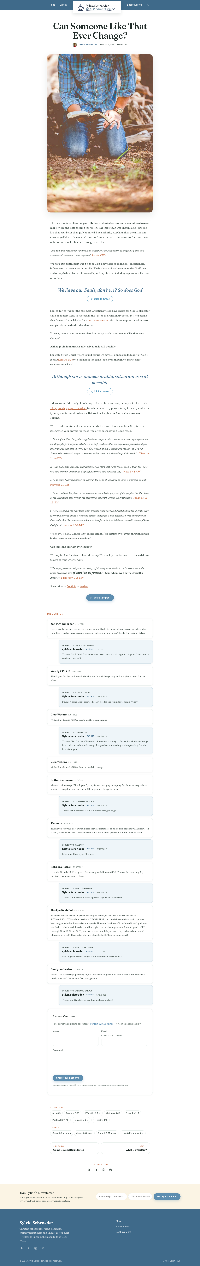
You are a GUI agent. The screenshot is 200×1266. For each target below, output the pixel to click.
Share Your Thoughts (68, 1077)
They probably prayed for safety (68, 408)
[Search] (148, 4)
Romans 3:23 (65, 359)
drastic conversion (98, 320)
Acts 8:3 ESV (99, 255)
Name (56, 1031)
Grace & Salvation (61, 1133)
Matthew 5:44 (113, 1113)
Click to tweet (102, 299)
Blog (53, 4)
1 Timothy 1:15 (100, 1120)
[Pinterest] (110, 1170)
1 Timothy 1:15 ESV (72, 578)
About (63, 4)
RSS (179, 1261)
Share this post (102, 597)
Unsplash (84, 586)
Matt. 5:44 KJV (132, 471)
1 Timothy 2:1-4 (92, 1113)
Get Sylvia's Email (167, 1196)
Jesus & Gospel (84, 1133)
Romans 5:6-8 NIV (73, 525)
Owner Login (169, 1261)
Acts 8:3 (56, 1113)
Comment (58, 1050)
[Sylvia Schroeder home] (97, 7)
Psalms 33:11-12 (60, 1120)
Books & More (134, 4)
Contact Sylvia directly (101, 1024)
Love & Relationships (132, 1133)
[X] (89, 1170)
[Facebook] (96, 1170)
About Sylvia (123, 1226)
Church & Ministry (107, 1133)
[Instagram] (103, 1170)
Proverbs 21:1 (132, 1113)
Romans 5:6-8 (81, 1120)
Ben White (71, 586)
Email (112, 1033)
